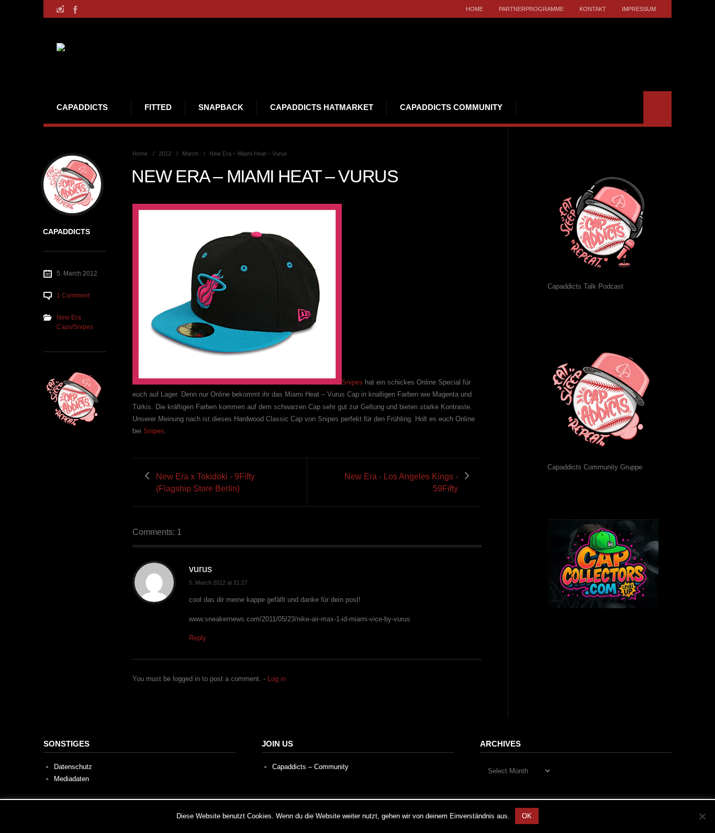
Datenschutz (73, 767)
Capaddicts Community (451, 107)
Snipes (153, 431)
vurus (200, 569)
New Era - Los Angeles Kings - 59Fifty (401, 482)
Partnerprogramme (531, 9)
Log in (276, 679)
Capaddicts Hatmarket (321, 107)
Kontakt (592, 9)
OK (527, 816)
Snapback (220, 107)
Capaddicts (82, 107)
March (190, 153)
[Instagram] (60, 9)
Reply (197, 638)
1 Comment (73, 295)
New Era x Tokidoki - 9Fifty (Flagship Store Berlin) (205, 482)
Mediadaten (71, 779)
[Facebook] (74, 9)
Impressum (639, 9)
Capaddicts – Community (310, 767)
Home (474, 9)
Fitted (158, 107)
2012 (165, 153)
